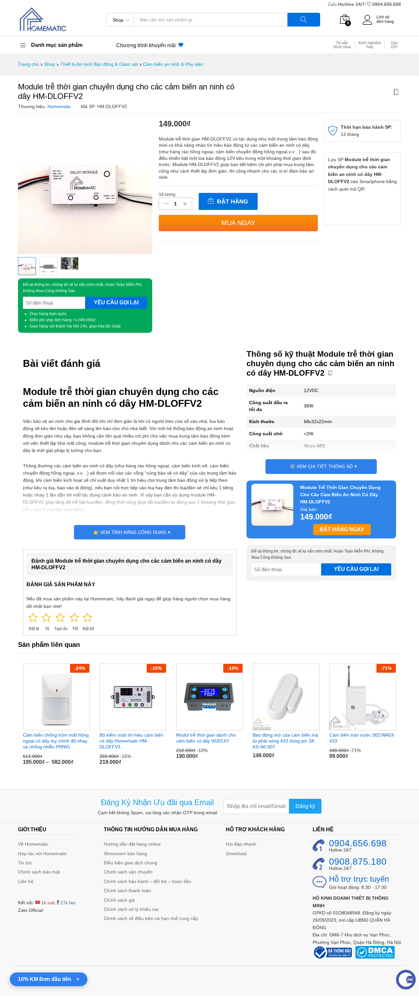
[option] (56, 717)
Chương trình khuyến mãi (147, 45)
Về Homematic (33, 844)
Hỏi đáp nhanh (241, 844)
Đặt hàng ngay (342, 529)
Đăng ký (305, 806)
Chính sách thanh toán (127, 890)
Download (236, 853)
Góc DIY (394, 45)
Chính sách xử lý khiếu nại (131, 909)
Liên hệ (25, 881)
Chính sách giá (119, 900)
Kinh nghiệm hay (369, 45)
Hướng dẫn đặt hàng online (132, 844)
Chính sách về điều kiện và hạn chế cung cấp (151, 918)
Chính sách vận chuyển (128, 871)
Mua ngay (238, 222)
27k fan (68, 902)
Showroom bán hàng (125, 853)
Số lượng (167, 195)
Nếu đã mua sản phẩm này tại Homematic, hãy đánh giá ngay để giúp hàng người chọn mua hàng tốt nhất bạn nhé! (128, 602)
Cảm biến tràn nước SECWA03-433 (362, 737)
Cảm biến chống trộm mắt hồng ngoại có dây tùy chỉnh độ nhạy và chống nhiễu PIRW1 (56, 740)
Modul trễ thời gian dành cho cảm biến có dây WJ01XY (206, 737)
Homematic (59, 106)
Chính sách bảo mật (39, 871)
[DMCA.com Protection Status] (375, 951)
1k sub (47, 902)
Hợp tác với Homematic (42, 853)
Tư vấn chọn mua (342, 45)
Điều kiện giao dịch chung (130, 862)
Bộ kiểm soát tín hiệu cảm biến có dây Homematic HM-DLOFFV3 (131, 740)
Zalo (333, 4)
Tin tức (25, 862)
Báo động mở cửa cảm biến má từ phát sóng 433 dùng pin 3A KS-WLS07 (285, 740)
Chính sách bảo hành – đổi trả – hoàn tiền (147, 881)
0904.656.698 (386, 4)
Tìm (303, 20)
